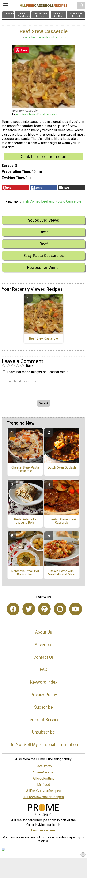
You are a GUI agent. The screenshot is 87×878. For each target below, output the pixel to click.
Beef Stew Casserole (43, 338)
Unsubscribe (43, 732)
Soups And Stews (43, 220)
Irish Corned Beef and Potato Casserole (51, 201)
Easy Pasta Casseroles (43, 255)
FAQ (43, 669)
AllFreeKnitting (43, 778)
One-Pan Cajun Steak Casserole (62, 521)
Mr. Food (43, 785)
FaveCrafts (43, 766)
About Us (43, 632)
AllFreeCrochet (43, 772)
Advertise (44, 644)
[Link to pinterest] (44, 609)
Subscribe (43, 707)
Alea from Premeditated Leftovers (45, 37)
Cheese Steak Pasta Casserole (25, 469)
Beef (43, 243)
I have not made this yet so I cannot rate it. (38, 372)
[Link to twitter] (28, 609)
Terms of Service (43, 719)
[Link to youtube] (75, 609)
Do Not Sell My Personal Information (43, 744)
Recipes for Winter (43, 267)
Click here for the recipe (43, 156)
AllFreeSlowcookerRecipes (43, 797)
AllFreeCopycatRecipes (43, 791)
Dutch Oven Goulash (62, 467)
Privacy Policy (43, 694)
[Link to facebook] (13, 609)
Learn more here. (43, 830)
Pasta (43, 231)
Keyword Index (43, 682)
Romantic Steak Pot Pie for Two (25, 572)
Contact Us (43, 657)
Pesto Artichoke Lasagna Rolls (25, 521)
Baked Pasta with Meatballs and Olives (62, 572)
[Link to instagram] (60, 609)
